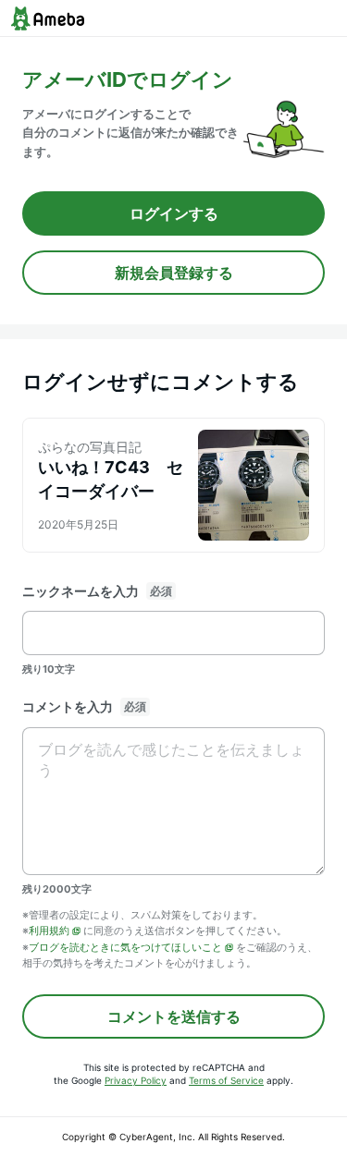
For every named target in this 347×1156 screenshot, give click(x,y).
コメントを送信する (174, 1016)
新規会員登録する (174, 272)
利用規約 (49, 930)
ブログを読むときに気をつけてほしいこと (125, 947)
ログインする (174, 213)
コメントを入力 (67, 706)
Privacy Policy (136, 1080)
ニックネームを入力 (80, 591)
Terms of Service (226, 1080)
